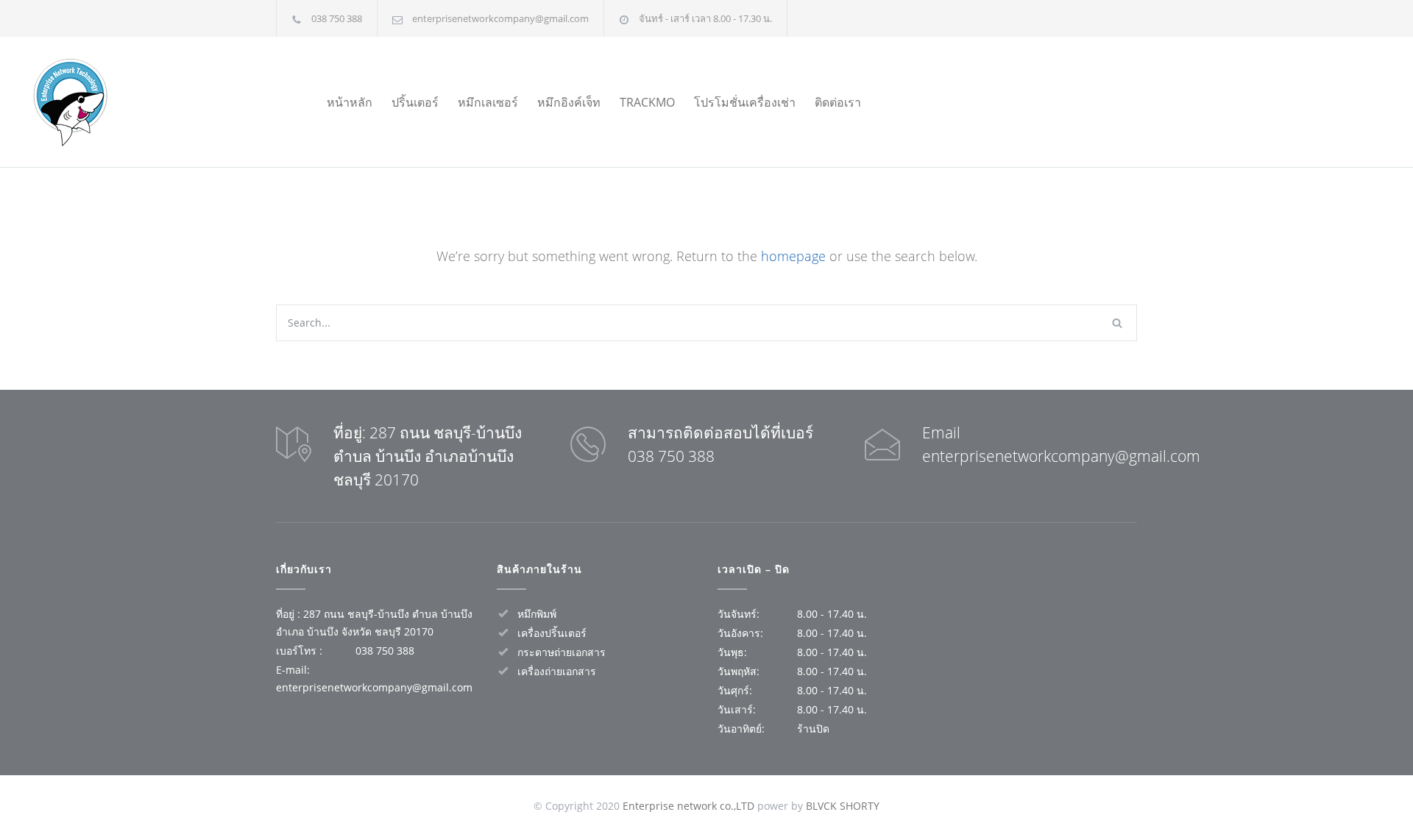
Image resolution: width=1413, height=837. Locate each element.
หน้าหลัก (349, 102)
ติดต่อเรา (838, 102)
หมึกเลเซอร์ (488, 102)
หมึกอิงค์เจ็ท (569, 102)
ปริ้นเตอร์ (415, 102)
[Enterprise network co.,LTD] (146, 102)
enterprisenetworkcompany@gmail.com (500, 18)
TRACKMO (647, 102)
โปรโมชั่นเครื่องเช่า (745, 102)
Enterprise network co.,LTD (688, 806)
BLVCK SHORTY (842, 806)
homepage (793, 256)
